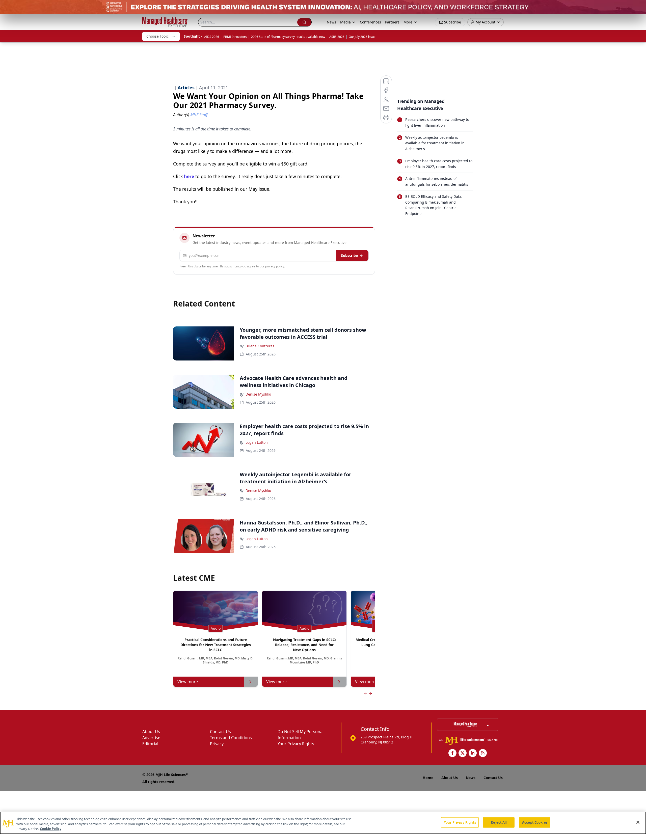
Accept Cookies (534, 822)
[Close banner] (639, 6)
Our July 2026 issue (362, 37)
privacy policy (274, 266)
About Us (151, 731)
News (331, 22)
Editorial (150, 743)
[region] (323, 823)
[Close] (637, 822)
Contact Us (220, 731)
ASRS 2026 (336, 37)
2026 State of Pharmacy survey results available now (288, 37)
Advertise (151, 737)
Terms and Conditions (231, 737)
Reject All (499, 822)
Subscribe (349, 255)
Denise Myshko (258, 394)
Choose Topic (157, 36)
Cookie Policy (50, 828)
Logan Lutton (257, 442)
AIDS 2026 (211, 37)
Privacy (217, 743)
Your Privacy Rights (296, 743)
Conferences (370, 22)
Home (428, 777)
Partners (392, 22)
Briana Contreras (260, 346)
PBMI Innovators (235, 37)
